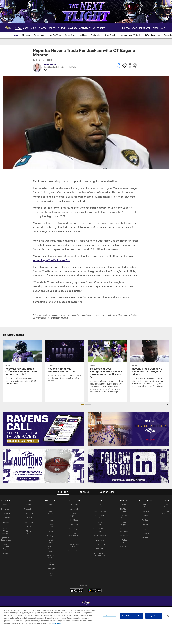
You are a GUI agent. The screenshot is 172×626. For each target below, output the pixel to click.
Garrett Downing (50, 64)
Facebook (145, 520)
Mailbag (51, 531)
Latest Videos (74, 504)
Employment (5, 509)
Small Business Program (6, 546)
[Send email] (130, 67)
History (28, 526)
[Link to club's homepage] (7, 28)
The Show (74, 524)
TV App (145, 515)
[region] (86, 616)
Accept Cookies (153, 616)
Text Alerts (100, 549)
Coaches (29, 518)
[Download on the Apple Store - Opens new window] (76, 590)
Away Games (100, 540)
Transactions (28, 509)
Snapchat (145, 533)
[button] (82, 405)
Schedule (124, 504)
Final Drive (74, 520)
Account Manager (100, 511)
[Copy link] (135, 65)
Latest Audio (74, 509)
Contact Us (6, 504)
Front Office (29, 522)
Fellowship (6, 518)
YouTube (145, 537)
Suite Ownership (100, 535)
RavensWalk (124, 546)
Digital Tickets (100, 544)
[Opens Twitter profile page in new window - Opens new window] (45, 70)
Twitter (145, 524)
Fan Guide (124, 535)
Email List (145, 511)
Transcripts (51, 569)
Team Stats (29, 513)
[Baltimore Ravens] (86, 602)
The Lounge (74, 540)
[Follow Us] (128, 466)
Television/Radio (74, 551)
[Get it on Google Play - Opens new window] (95, 591)
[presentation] (168, 405)
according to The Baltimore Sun (51, 260)
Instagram (145, 529)
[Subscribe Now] (43, 429)
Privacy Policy (57, 623)
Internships (6, 513)
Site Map (6, 553)
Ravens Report (74, 529)
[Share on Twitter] (124, 67)
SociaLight (51, 535)
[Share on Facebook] (119, 67)
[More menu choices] (108, 28)
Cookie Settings (109, 616)
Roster (28, 504)
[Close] (168, 616)
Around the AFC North (51, 549)
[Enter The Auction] (43, 466)
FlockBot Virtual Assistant (5, 531)
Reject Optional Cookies (132, 616)
